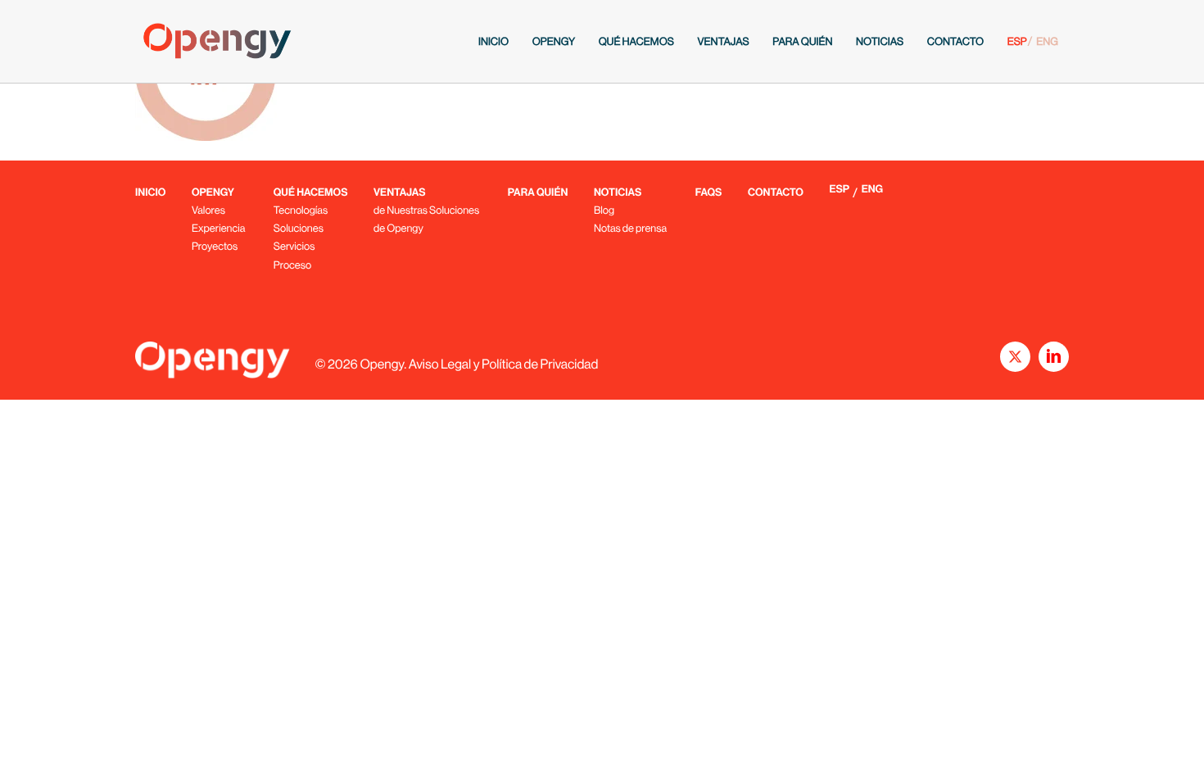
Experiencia (218, 228)
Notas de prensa (630, 228)
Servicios (294, 246)
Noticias (879, 41)
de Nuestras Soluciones (426, 210)
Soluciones (299, 228)
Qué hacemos (636, 41)
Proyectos (215, 246)
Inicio (493, 41)
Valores (208, 210)
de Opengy (398, 228)
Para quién (802, 41)
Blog (604, 210)
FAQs (708, 193)
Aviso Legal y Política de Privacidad (504, 364)
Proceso (292, 265)
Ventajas (723, 41)
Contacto (955, 41)
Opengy (553, 41)
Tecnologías (301, 210)
